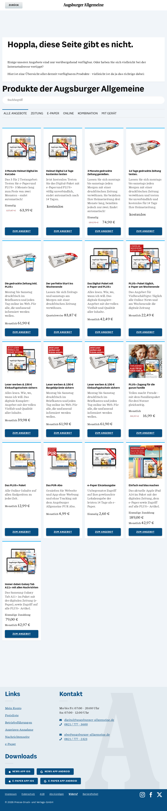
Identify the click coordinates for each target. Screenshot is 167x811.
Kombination (88, 113)
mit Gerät (109, 113)
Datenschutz (28, 794)
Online (68, 113)
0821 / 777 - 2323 (75, 739)
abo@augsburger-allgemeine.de (87, 734)
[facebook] (150, 794)
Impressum (11, 794)
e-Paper (53, 113)
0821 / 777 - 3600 (76, 724)
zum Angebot (22, 231)
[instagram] (142, 794)
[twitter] (159, 794)
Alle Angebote (15, 113)
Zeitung (37, 113)
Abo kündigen (56, 794)
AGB (42, 794)
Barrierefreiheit (90, 794)
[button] (14, 5)
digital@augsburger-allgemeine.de (89, 720)
